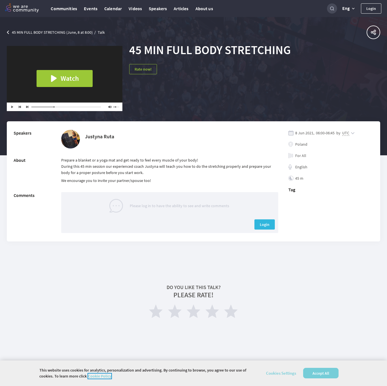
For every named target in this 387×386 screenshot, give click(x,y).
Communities (64, 8)
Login (371, 8)
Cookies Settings (281, 373)
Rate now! (143, 69)
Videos (135, 8)
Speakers (158, 8)
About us (204, 8)
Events (90, 8)
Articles (181, 8)
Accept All (320, 373)
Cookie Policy (99, 376)
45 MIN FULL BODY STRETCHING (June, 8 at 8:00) (52, 32)
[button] (349, 8)
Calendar (113, 8)
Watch (70, 78)
